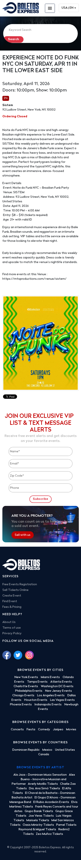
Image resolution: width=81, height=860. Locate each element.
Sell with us (22, 535)
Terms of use (11, 627)
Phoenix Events (21, 704)
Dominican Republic (26, 750)
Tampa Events (37, 681)
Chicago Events (23, 695)
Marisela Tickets (37, 820)
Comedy (44, 729)
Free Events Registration (19, 584)
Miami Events (50, 677)
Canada (43, 754)
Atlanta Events (61, 681)
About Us (9, 622)
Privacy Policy (12, 633)
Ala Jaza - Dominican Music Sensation (40, 775)
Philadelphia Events (28, 691)
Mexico (47, 750)
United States (65, 750)
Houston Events (35, 700)
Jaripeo (58, 729)
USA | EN (67, 8)
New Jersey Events (58, 691)
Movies (71, 729)
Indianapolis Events (48, 704)
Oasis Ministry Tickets (38, 825)
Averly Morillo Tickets (43, 784)
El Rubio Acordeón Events (51, 802)
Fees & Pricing (11, 607)
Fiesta (31, 729)
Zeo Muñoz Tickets (49, 834)
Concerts (17, 729)
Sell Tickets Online (15, 590)
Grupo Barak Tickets (39, 811)
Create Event (11, 595)
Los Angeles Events (51, 695)
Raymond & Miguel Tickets (37, 829)
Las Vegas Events (62, 700)
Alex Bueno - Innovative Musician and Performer (43, 779)
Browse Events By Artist (40, 767)
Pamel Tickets (66, 825)
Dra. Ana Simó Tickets (44, 788)
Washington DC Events (57, 686)
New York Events (26, 677)
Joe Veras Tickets (41, 815)
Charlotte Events (26, 686)
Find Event (9, 601)
